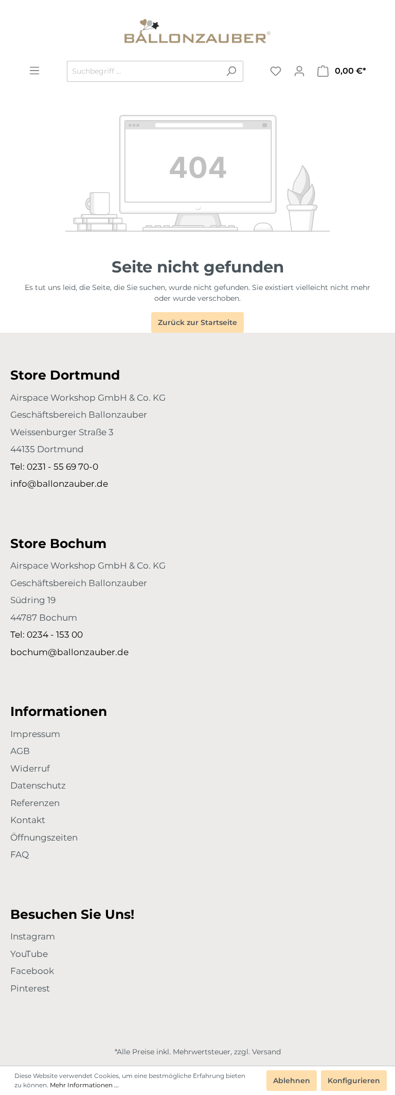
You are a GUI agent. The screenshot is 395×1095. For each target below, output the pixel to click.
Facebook (32, 971)
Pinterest (30, 988)
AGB (20, 751)
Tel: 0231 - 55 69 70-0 (54, 466)
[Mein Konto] (299, 71)
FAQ (19, 854)
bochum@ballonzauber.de (69, 652)
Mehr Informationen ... (84, 1085)
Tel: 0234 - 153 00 (46, 634)
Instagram (32, 936)
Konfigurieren (354, 1080)
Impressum (35, 734)
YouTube (29, 954)
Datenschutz (38, 785)
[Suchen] (231, 71)
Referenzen (35, 803)
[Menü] (34, 70)
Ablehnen (291, 1080)
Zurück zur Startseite (197, 322)
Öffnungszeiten (44, 837)
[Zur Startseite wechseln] (197, 30)
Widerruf (30, 768)
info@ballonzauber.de (59, 483)
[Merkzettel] (276, 71)
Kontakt (27, 820)
